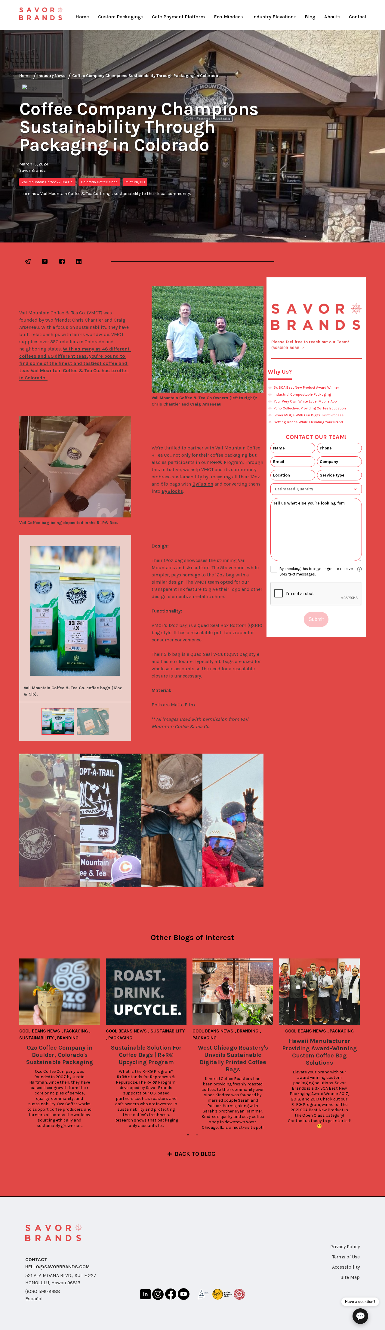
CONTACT (36, 1259)
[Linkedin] (145, 1295)
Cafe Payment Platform (178, 17)
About (331, 17)
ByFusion (202, 484)
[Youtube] (183, 1295)
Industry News (51, 75)
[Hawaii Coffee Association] (239, 1295)
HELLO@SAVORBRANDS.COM (57, 1267)
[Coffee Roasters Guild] (222, 1295)
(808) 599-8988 (42, 1291)
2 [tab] (197, 1135)
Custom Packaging (119, 17)
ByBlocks (172, 491)
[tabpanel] (62, 1043)
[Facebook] (170, 1295)
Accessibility (346, 1267)
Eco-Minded (227, 17)
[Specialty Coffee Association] (203, 1295)
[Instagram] (158, 1295)
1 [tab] (188, 1135)
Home (82, 17)
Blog (310, 17)
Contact (357, 17)
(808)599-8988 (285, 348)
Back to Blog (195, 1153)
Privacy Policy (345, 1246)
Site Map (350, 1277)
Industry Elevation (273, 17)
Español (34, 1298)
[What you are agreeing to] (359, 569)
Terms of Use (346, 1257)
